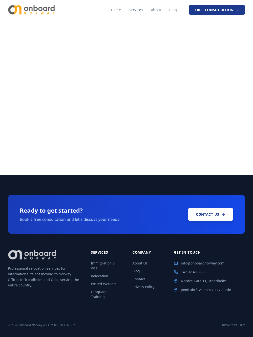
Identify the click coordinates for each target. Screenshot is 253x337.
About (156, 9)
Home (116, 9)
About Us (140, 263)
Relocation (99, 276)
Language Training (99, 294)
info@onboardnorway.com (202, 263)
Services (136, 9)
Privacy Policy (143, 286)
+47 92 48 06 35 (194, 272)
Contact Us (207, 214)
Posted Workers (104, 283)
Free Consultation (214, 9)
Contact (138, 279)
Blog (173, 9)
